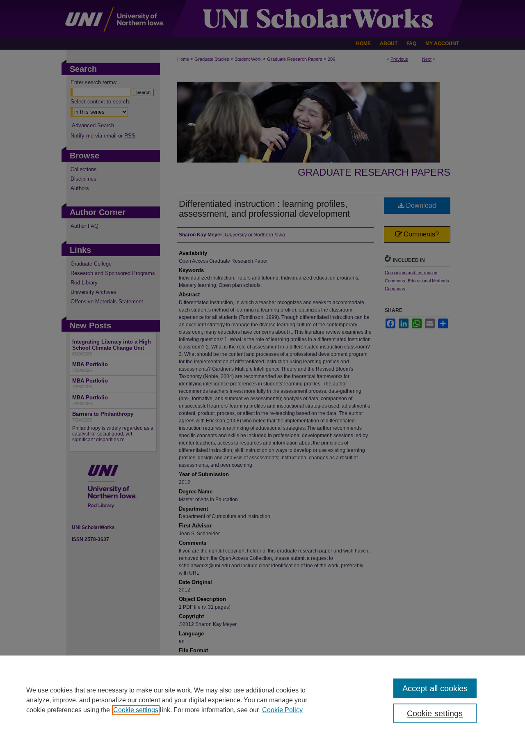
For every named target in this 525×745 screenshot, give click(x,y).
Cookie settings (135, 709)
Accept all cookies (435, 688)
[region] (262, 700)
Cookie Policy (282, 709)
